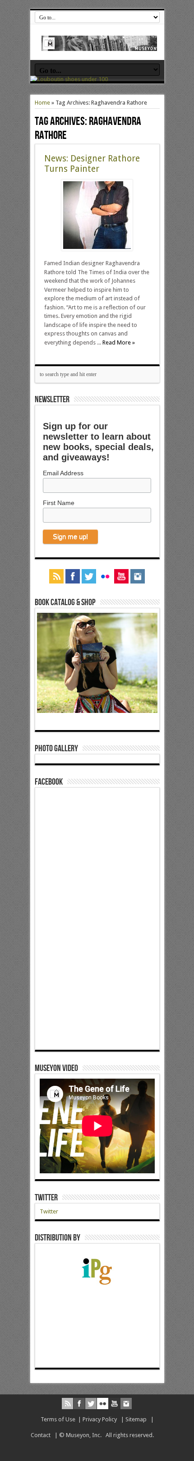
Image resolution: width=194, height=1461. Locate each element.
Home (42, 102)
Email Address (63, 473)
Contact (41, 1435)
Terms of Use (58, 1419)
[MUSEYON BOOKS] (99, 44)
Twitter (46, 1197)
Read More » (118, 342)
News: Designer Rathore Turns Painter (92, 163)
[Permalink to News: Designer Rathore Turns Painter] (97, 248)
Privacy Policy (100, 1419)
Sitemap (136, 1419)
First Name (58, 502)
